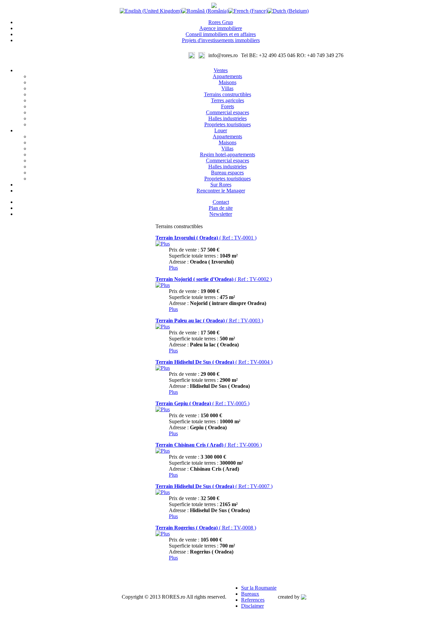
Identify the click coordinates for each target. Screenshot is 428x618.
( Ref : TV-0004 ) (214, 362)
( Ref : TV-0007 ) (214, 486)
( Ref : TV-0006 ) (208, 445)
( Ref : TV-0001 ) (205, 238)
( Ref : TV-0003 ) (209, 320)
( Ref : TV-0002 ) (213, 279)
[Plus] (162, 244)
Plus (173, 268)
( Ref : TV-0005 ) (202, 403)
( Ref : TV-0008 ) (205, 527)
